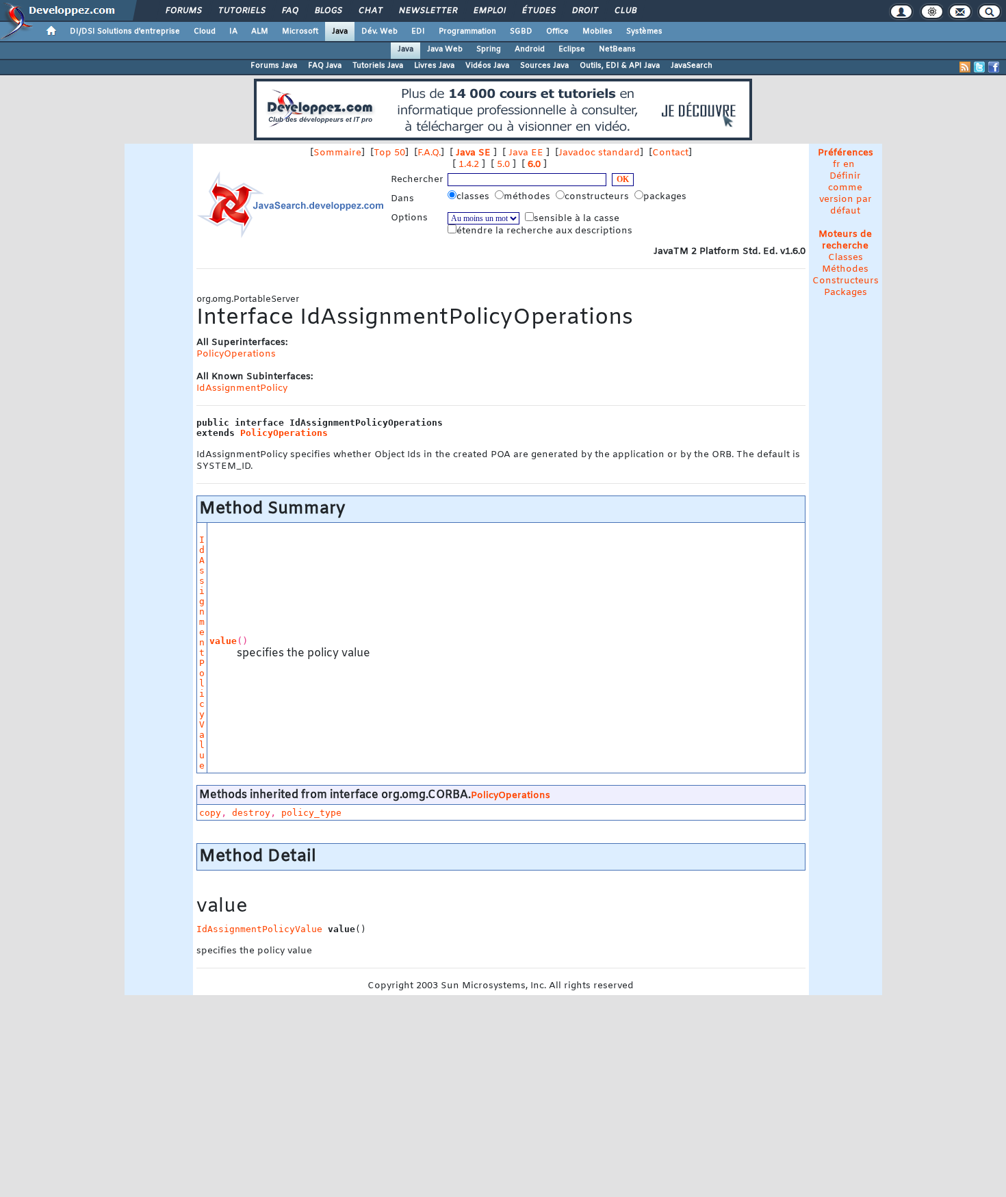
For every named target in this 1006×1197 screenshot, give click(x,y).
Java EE (526, 153)
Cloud (205, 31)
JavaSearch (691, 65)
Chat (370, 10)
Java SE (473, 153)
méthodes (528, 197)
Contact (670, 153)
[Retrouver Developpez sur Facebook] (993, 67)
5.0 (503, 164)
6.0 (534, 164)
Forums (183, 10)
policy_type (311, 813)
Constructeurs (845, 281)
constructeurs (598, 197)
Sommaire (337, 153)
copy (210, 813)
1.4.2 (469, 164)
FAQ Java (324, 65)
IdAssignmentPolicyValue (202, 653)
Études (538, 10)
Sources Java (544, 65)
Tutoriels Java (377, 65)
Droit (584, 10)
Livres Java (434, 65)
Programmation (467, 31)
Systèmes (644, 31)
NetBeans (617, 49)
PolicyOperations (236, 354)
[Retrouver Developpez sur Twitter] (979, 67)
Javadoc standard (599, 153)
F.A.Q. (429, 153)
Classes (845, 257)
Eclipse (571, 49)
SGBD (521, 31)
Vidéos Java (487, 65)
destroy (251, 813)
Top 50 (389, 153)
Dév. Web (379, 31)
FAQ (289, 10)
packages (666, 197)
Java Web (445, 49)
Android (530, 49)
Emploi (489, 10)
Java (340, 31)
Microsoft (300, 31)
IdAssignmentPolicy (241, 388)
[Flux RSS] (964, 67)
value (223, 641)
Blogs (328, 10)
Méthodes (845, 269)
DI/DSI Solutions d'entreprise (125, 31)
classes (474, 197)
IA (233, 31)
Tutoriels (241, 10)
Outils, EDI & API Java (620, 65)
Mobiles (597, 31)
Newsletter (427, 10)
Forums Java (273, 65)
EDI (418, 31)
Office (557, 31)
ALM (259, 31)
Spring (488, 49)
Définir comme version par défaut (845, 193)
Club (624, 10)
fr (836, 164)
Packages (845, 292)
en (849, 164)
